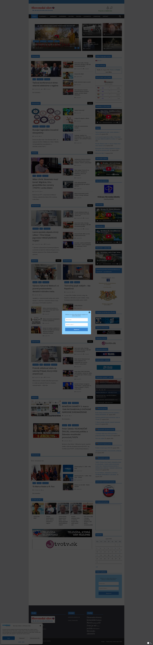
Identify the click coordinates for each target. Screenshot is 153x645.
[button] (149, 643)
